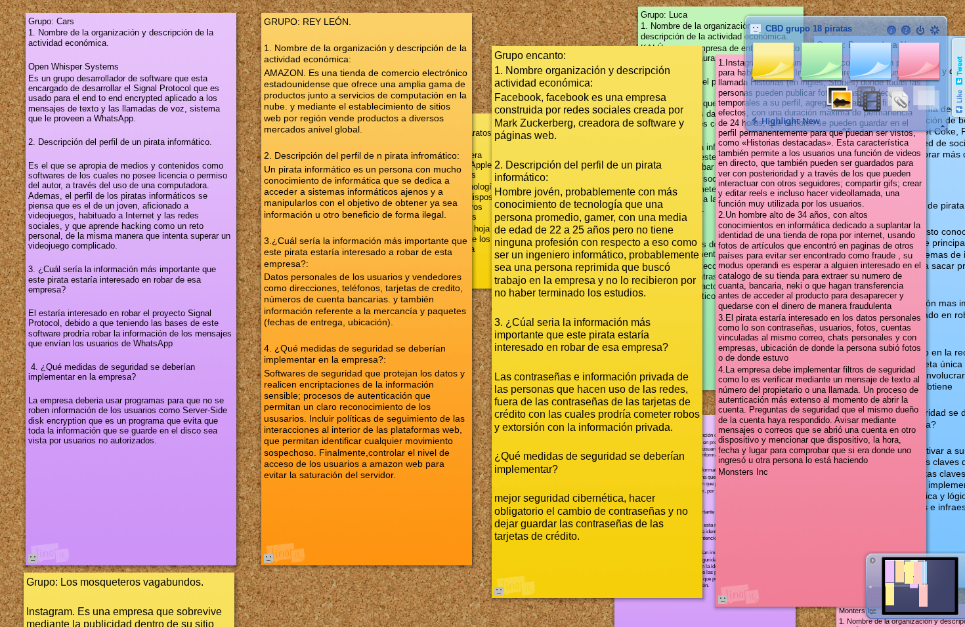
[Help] (906, 30)
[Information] (891, 30)
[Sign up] (935, 30)
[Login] (920, 30)
